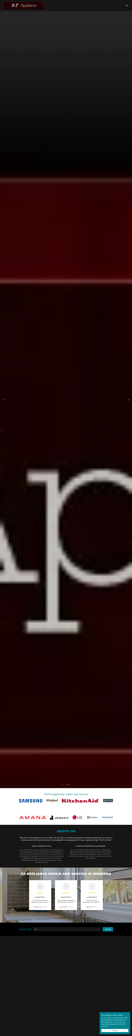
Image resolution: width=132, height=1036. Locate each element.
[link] (24, 5)
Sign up (108, 929)
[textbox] (67, 929)
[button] (126, 5)
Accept (115, 1030)
